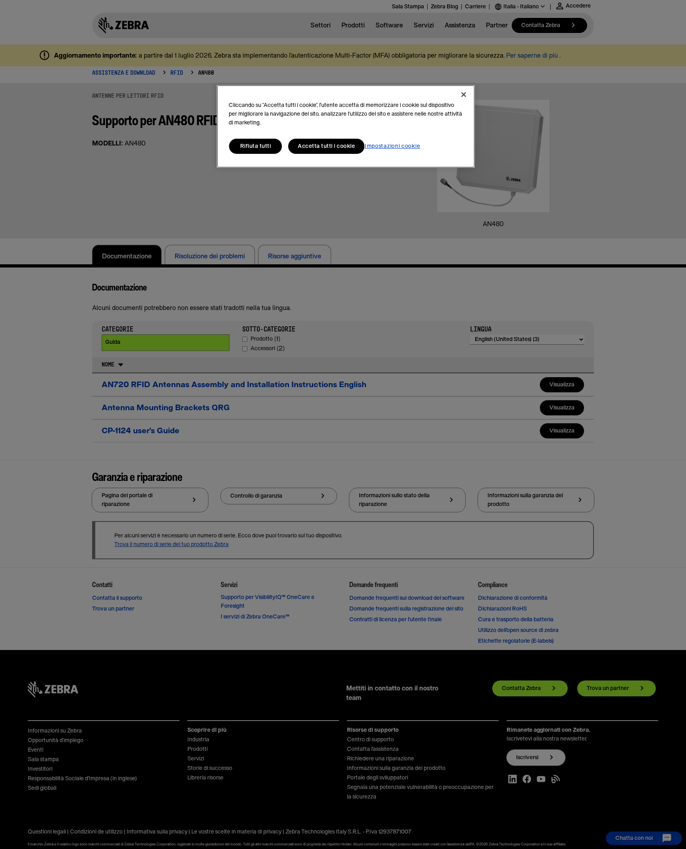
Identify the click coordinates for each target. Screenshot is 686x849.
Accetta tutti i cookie (326, 146)
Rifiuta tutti (255, 146)
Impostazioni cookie (392, 146)
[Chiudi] (463, 94)
